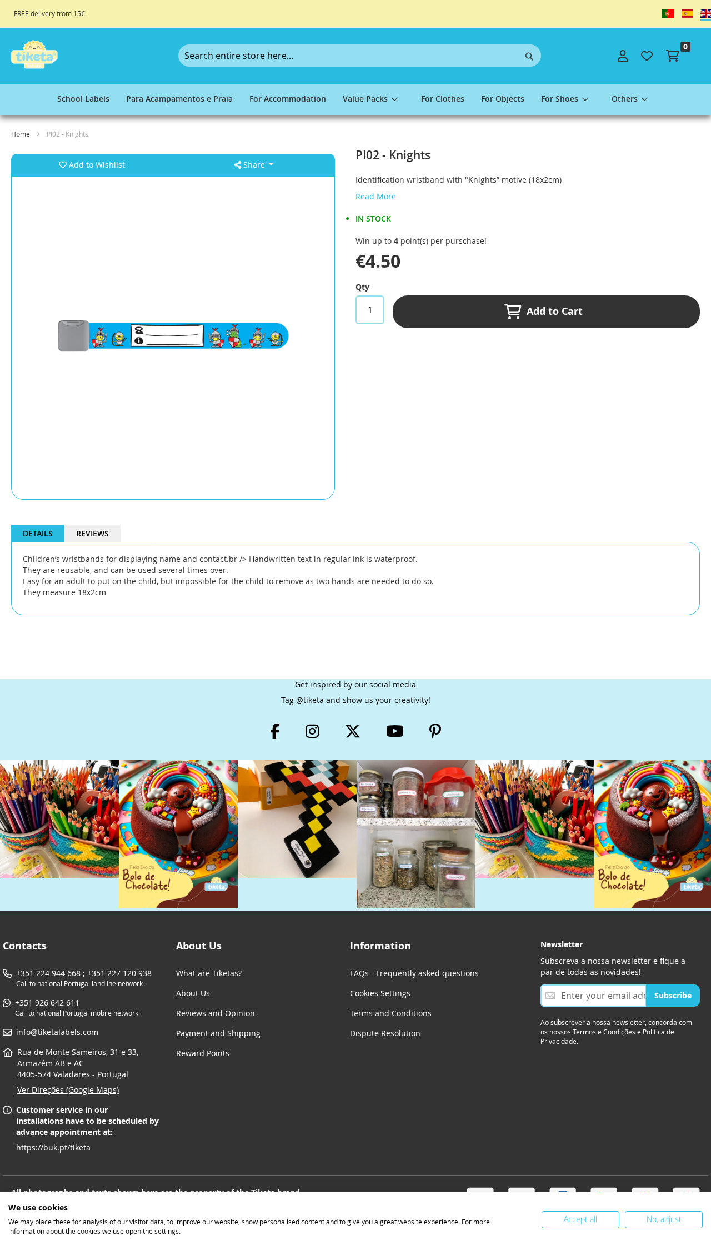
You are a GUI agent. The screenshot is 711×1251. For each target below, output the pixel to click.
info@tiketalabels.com (57, 1032)
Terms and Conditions (391, 1013)
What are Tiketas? (209, 973)
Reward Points (202, 1053)
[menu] (355, 99)
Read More (376, 196)
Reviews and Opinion (215, 1013)
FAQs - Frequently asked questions (414, 973)
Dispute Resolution (385, 1033)
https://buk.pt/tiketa (53, 1147)
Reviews (92, 533)
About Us (193, 993)
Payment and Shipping (218, 1033)
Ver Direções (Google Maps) (68, 1089)
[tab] (37, 533)
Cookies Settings (380, 993)
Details (38, 533)
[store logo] (34, 54)
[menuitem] (83, 99)
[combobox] (359, 55)
